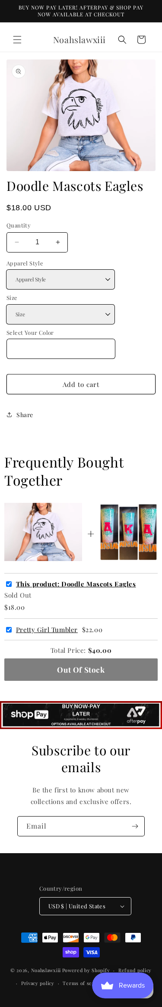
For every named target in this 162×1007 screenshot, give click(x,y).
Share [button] (24, 415)
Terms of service (83, 983)
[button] (17, 39)
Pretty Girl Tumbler (47, 630)
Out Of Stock (81, 669)
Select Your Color (30, 332)
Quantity (18, 225)
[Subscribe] (134, 826)
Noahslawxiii (46, 970)
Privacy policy (37, 983)
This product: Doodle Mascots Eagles (76, 584)
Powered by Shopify (86, 970)
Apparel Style (24, 263)
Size (12, 297)
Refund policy (135, 970)
